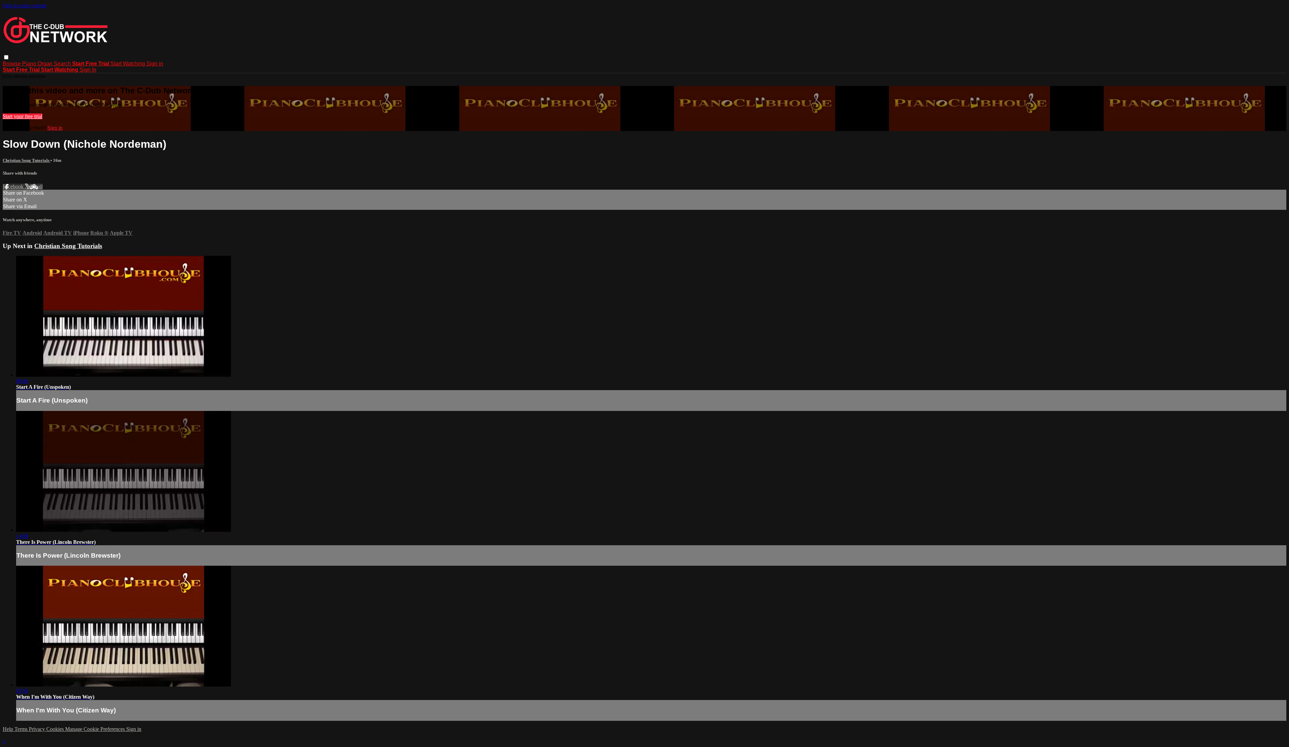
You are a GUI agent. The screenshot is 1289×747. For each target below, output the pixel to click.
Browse (12, 63)
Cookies (55, 729)
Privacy (37, 729)
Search (63, 63)
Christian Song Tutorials (26, 160)
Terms (21, 729)
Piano (30, 63)
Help (8, 729)
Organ (46, 63)
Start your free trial (22, 116)
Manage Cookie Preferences (95, 729)
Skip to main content (24, 5)
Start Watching (128, 63)
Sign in (154, 63)
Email (36, 186)
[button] (6, 57)
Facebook (14, 186)
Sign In (88, 70)
